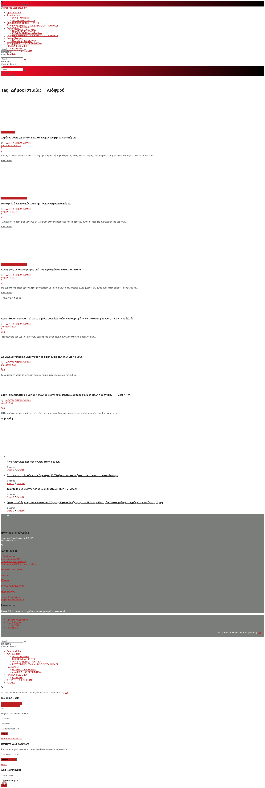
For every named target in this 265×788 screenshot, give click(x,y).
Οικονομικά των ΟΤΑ (10, 559)
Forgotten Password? (11, 738)
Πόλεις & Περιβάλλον (11, 597)
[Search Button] (25, 49)
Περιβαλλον (13, 38)
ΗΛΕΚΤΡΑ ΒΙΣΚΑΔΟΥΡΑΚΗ (18, 143)
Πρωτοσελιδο (14, 12)
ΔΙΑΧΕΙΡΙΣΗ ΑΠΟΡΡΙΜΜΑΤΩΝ (27, 43)
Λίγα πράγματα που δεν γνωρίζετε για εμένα (33, 461)
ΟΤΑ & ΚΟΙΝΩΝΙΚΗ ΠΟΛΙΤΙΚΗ (26, 23)
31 (2, 151)
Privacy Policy (13, 625)
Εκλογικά (5, 575)
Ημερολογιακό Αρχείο (17, 619)
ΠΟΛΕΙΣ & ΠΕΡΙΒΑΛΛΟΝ (24, 40)
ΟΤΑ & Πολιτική (8, 556)
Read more (6, 160)
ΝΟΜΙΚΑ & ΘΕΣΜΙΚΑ (17, 46)
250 (3, 332)
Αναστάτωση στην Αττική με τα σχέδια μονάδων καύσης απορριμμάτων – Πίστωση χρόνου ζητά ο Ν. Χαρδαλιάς (67, 318)
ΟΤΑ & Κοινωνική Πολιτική (13, 561)
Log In (4, 764)
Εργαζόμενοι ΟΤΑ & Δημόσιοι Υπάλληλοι (20, 564)
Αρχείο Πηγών (14, 622)
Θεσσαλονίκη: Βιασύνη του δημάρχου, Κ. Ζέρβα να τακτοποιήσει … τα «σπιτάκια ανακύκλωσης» (62, 475)
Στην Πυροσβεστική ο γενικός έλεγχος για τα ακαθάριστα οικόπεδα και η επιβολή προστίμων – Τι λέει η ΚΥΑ (66, 394)
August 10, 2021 (9, 211)
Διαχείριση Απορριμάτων (12, 600)
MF (66, 692)
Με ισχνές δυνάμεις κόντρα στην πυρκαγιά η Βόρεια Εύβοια (36, 203)
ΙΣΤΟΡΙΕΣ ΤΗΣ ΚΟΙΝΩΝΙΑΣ (19, 51)
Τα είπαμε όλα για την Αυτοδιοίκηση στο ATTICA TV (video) (42, 488)
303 (3, 408)
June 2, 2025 (7, 403)
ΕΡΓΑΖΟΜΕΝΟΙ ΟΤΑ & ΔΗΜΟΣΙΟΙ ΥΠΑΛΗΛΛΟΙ (35, 25)
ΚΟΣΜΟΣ (11, 44)
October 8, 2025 (9, 326)
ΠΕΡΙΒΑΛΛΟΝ (8, 132)
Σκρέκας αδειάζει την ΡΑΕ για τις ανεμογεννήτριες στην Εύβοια (38, 137)
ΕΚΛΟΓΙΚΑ (17, 48)
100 (3, 370)
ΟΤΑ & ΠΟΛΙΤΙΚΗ (20, 18)
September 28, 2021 (11, 145)
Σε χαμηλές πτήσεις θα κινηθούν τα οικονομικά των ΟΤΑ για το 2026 (42, 356)
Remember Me (11, 728)
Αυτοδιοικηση (13, 15)
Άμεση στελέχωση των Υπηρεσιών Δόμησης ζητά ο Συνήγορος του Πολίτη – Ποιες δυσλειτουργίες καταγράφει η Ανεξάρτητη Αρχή (85, 502)
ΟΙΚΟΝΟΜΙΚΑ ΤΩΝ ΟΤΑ (23, 20)
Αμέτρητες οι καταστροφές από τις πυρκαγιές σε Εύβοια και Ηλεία (41, 269)
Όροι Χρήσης (13, 627)
